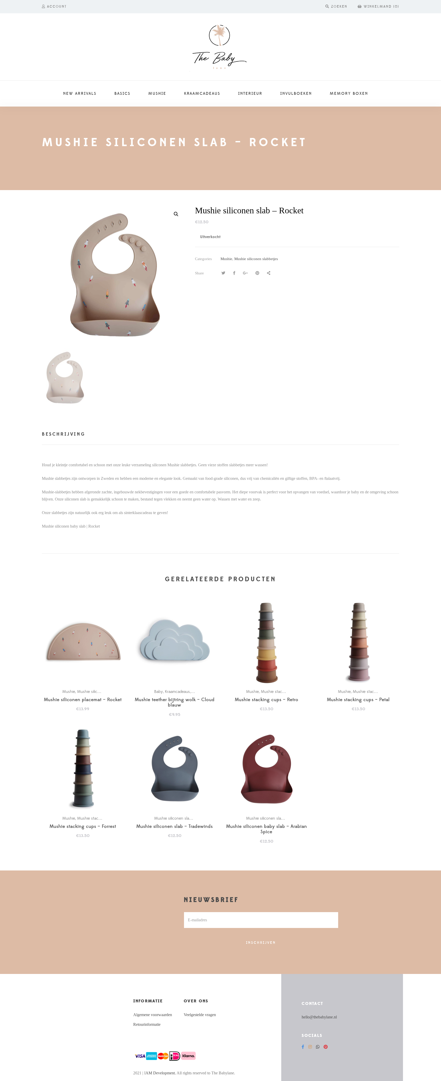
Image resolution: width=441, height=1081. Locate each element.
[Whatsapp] (318, 1047)
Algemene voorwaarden (152, 1015)
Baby (158, 691)
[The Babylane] (220, 47)
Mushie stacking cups (280, 691)
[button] (176, 214)
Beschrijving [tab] (63, 434)
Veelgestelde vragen (200, 1015)
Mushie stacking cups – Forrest (83, 826)
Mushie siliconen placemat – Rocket (83, 700)
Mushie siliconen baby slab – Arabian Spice (266, 829)
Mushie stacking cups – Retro (266, 700)
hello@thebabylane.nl (319, 1017)
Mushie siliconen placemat (100, 691)
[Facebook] (303, 1047)
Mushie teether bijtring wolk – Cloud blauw (175, 702)
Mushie (226, 259)
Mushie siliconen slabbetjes (256, 259)
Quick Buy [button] (85, 643)
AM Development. (160, 1073)
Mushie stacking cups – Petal (358, 700)
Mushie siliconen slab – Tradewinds (174, 826)
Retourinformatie (147, 1024)
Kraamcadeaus (177, 691)
